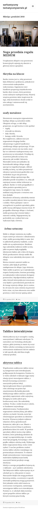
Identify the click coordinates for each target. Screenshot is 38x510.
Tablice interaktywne (18, 331)
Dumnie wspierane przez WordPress (14, 507)
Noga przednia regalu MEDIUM (18, 53)
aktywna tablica (12, 362)
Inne (19, 299)
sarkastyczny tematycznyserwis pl (15, 6)
